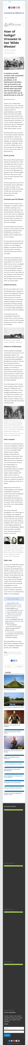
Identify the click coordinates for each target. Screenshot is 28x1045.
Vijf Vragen (7, 1021)
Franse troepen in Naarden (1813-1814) (13, 707)
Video (19, 1019)
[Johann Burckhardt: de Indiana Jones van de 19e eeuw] (14, 774)
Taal (10, 1019)
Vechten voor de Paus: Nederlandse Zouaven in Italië (13, 794)
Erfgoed (11, 1016)
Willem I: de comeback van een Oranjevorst (11, 758)
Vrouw (16, 653)
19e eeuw (17, 606)
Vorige (8, 666)
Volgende (19, 666)
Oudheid (6, 1019)
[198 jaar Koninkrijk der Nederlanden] (14, 786)
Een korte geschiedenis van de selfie (13, 764)
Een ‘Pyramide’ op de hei (10, 689)
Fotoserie (19, 1016)
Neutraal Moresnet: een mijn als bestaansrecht (12, 770)
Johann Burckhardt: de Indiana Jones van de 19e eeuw (13, 776)
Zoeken (7, 1035)
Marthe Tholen (11, 99)
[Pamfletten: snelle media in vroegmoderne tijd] (13, 912)
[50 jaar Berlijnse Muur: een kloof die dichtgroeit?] (13, 809)
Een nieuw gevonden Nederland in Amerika (14, 611)
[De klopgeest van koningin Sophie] (14, 780)
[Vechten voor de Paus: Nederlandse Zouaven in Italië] (14, 791)
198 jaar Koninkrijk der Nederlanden (13, 788)
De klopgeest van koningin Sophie (12, 782)
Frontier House (12, 626)
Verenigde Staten (9, 653)
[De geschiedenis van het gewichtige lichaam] (13, 964)
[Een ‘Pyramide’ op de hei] (14, 681)
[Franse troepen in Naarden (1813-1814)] (14, 699)
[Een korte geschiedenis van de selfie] (14, 762)
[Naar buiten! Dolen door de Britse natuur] (14, 729)
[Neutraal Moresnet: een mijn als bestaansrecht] (14, 767)
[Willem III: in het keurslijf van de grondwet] (14, 717)
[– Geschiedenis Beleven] (14, 13)
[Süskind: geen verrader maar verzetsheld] (13, 865)
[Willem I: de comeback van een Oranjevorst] (14, 755)
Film (15, 1016)
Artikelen (11, 23)
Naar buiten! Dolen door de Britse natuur (12, 732)
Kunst (17, 1017)
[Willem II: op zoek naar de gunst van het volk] (14, 742)
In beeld (12, 1017)
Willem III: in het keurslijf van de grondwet (12, 725)
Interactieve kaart (11, 632)
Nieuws (20, 1017)
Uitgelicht (14, 1019)
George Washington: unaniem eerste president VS (13, 614)
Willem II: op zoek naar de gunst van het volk (13, 751)
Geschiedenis (13, 50)
